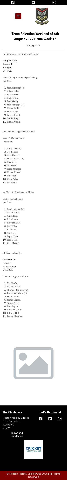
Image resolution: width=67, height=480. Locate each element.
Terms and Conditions (17, 434)
